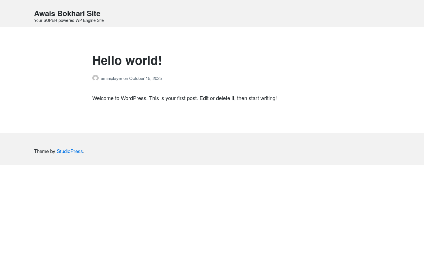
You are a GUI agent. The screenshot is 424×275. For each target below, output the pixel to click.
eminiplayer (112, 78)
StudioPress (70, 150)
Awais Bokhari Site (67, 13)
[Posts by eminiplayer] (96, 78)
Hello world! (127, 59)
